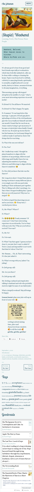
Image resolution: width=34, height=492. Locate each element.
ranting (11, 402)
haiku (3, 357)
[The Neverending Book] (30, 467)
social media (9, 357)
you (18, 408)
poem (11, 399)
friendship (5, 393)
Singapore (26, 402)
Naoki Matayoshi (9, 468)
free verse (21, 389)
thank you (17, 405)
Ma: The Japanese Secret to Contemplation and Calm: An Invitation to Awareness (12, 424)
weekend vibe (27, 359)
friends (26, 389)
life (30, 396)
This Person (18, 39)
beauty (3, 386)
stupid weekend (6, 359)
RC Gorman (16, 402)
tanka (3, 405)
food (16, 389)
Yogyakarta (15, 408)
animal (24, 383)
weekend (20, 359)
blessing (10, 386)
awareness (28, 383)
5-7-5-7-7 (9, 383)
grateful (28, 355)
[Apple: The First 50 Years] (30, 435)
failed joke (22, 355)
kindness (25, 396)
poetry (25, 399)
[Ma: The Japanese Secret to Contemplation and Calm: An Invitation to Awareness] (30, 423)
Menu (28, 3)
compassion (6, 389)
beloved (6, 386)
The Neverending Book (10, 466)
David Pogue (7, 437)
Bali (31, 383)
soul (29, 402)
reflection (21, 402)
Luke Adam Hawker (10, 444)
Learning (5, 39)
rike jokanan (7, 3)
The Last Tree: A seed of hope (12, 441)
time (22, 405)
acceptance (8, 355)
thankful (14, 359)
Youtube (21, 408)
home (3, 396)
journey (18, 395)
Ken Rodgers (7, 429)
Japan (12, 396)
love (4, 399)
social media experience (21, 357)
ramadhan (7, 402)
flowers (13, 389)
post (30, 399)
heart (27, 393)
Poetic (11, 39)
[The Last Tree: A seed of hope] (30, 442)
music (7, 399)
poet (17, 399)
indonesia (8, 396)
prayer (3, 402)
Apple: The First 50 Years (11, 434)
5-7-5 (3, 355)
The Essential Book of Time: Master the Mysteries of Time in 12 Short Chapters (14, 475)
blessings (15, 355)
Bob (22, 386)
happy (24, 392)
